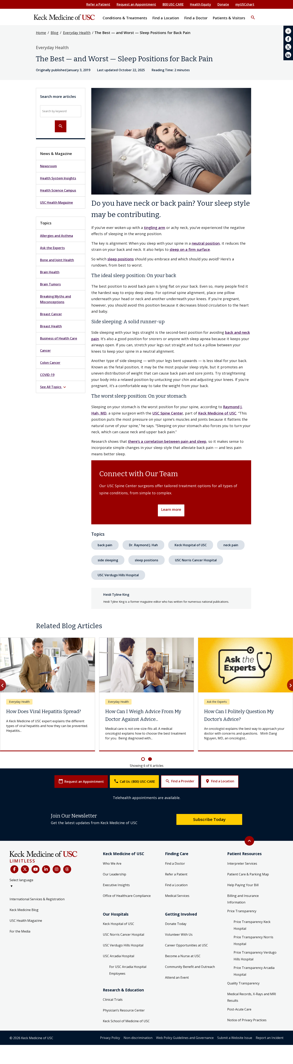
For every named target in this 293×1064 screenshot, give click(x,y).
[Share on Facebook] (288, 39)
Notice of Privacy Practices (246, 1020)
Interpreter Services (242, 863)
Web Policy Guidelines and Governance (185, 1038)
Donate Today (175, 924)
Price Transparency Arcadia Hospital (254, 971)
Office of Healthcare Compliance (127, 896)
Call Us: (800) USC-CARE (134, 781)
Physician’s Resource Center (124, 1010)
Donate (223, 4)
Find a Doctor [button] (195, 18)
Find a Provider (179, 781)
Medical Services (177, 896)
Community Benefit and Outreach (190, 967)
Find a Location (219, 781)
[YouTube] (35, 869)
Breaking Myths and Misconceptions (55, 299)
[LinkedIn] (46, 869)
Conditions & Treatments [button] (125, 18)
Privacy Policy (110, 1038)
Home (41, 32)
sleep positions (120, 259)
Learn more (171, 509)
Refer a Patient (98, 4)
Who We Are (112, 863)
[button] (253, 15)
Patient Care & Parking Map (248, 874)
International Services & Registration (37, 899)
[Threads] (67, 869)
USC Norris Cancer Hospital (196, 560)
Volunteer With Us (179, 934)
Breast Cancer (51, 314)
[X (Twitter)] (25, 869)
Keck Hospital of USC (191, 545)
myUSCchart (244, 4)
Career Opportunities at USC (186, 945)
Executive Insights (116, 885)
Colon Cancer (50, 362)
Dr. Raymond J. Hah (143, 545)
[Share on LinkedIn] (288, 55)
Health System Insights (58, 178)
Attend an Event (177, 977)
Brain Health (49, 272)
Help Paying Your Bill (243, 885)
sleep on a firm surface (190, 249)
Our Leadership (114, 874)
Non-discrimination (138, 1038)
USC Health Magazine (56, 202)
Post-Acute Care (239, 1009)
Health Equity (200, 4)
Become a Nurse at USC (183, 956)
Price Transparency (241, 911)
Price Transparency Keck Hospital (252, 925)
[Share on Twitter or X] (288, 47)
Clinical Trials (113, 999)
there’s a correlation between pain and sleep (167, 441)
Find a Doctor (175, 863)
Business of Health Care (58, 338)
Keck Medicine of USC (217, 413)
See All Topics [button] (53, 387)
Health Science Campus (58, 190)
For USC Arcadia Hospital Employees (127, 970)
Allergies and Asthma (56, 236)
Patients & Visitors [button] (229, 18)
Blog (54, 32)
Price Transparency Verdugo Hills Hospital (255, 955)
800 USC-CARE (173, 4)
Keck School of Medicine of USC (126, 1021)
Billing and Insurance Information (243, 899)
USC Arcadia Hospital (118, 956)
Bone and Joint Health (57, 260)
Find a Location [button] (165, 18)
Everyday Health (76, 32)
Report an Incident (269, 1038)
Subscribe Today (209, 819)
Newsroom (48, 166)
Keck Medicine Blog (24, 910)
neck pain (230, 545)
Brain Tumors (50, 284)
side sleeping (108, 560)
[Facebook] (14, 869)
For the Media (20, 931)
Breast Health (51, 326)
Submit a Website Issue (234, 1038)
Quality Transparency (243, 983)
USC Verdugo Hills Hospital (118, 575)
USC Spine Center (167, 413)
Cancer (45, 350)
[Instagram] (56, 869)
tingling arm (154, 227)
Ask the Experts (52, 248)
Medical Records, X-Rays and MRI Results (251, 997)
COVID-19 (47, 375)
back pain (105, 545)
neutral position (206, 243)
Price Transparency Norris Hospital (253, 940)
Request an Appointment (136, 4)
